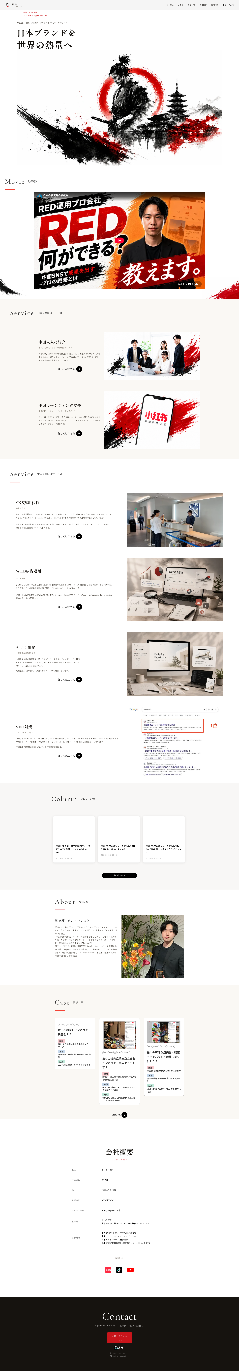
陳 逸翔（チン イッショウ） (73, 920)
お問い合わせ (228, 5)
